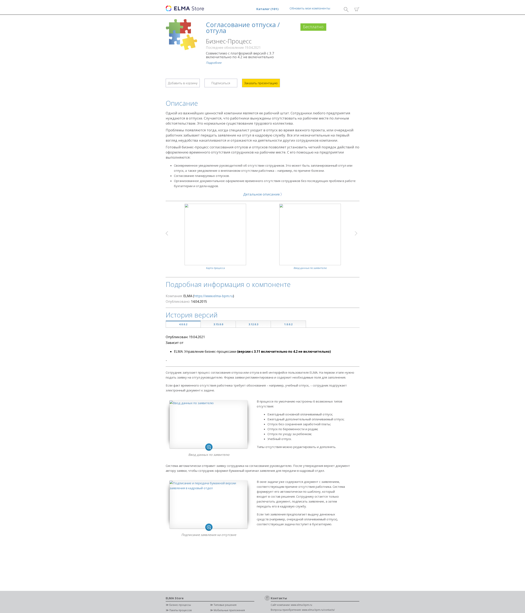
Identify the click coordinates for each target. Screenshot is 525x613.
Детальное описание (262, 194)
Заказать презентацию (261, 83)
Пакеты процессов (180, 610)
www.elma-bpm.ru (301, 605)
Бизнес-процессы (180, 605)
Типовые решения (225, 605)
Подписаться (220, 83)
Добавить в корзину (182, 83)
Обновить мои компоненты (310, 8)
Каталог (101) (267, 9)
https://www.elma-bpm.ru (213, 296)
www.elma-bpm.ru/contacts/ (318, 610)
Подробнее (213, 63)
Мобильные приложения (229, 610)
